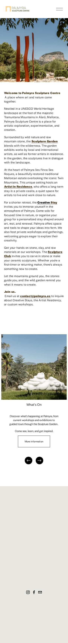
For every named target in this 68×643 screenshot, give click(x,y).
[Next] (39, 460)
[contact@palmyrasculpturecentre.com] (40, 592)
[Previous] (28, 460)
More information (34, 441)
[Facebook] (34, 592)
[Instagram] (28, 592)
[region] (34, 399)
